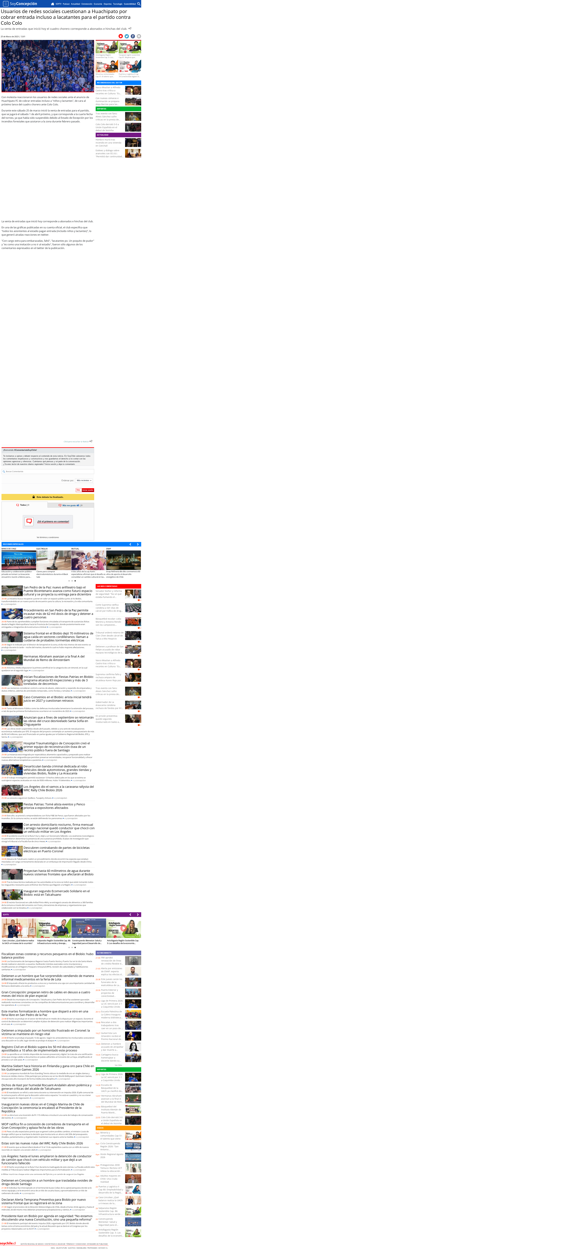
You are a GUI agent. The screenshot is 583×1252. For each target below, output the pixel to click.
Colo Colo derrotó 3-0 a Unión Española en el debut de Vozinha (107, 127)
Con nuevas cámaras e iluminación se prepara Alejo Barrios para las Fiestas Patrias (107, 103)
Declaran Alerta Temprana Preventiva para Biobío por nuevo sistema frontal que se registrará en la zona (44, 1201)
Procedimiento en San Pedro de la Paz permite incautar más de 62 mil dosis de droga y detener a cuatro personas (58, 613)
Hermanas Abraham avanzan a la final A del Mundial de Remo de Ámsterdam (54, 658)
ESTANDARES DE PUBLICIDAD (98, 1244)
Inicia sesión (50, 464)
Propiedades (92, 1248)
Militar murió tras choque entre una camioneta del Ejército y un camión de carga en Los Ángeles (43, 1174)
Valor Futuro (62, 1248)
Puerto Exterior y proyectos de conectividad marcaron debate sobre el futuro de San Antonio (110, 997)
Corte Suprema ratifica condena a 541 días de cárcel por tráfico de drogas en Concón (110, 609)
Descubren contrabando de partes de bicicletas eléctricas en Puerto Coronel (57, 849)
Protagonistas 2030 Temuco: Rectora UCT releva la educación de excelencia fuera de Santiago (111, 1171)
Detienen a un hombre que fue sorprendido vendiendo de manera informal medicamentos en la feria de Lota (48, 977)
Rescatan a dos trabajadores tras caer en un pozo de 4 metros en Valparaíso (112, 1027)
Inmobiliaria (81, 1248)
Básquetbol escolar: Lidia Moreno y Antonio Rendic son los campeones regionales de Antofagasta (109, 623)
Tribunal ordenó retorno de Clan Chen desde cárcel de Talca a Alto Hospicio (110, 635)
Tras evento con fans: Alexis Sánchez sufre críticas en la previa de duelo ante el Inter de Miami (107, 119)
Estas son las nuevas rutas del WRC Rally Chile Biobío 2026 (42, 1143)
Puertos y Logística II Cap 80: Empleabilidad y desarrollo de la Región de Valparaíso (111, 1191)
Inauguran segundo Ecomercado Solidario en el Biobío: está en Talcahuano (57, 893)
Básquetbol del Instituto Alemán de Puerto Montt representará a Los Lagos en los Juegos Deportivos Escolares (111, 1114)
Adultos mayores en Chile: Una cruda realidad (110, 1178)
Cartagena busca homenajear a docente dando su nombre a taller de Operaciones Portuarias (110, 1062)
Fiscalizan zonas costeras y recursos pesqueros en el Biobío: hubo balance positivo (48, 955)
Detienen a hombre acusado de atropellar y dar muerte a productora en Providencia (112, 1049)
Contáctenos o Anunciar (55, 1244)
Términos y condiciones (76, 1244)
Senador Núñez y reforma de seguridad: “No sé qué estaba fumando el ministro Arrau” (109, 595)
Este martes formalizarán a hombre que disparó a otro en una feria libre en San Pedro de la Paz (45, 1013)
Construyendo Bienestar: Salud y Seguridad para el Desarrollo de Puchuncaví (108, 1224)
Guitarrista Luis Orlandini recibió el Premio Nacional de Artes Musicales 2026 (112, 1038)
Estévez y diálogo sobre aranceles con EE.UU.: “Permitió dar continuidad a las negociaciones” (109, 155)
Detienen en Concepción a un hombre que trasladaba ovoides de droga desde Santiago (47, 1182)
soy (9, 604)
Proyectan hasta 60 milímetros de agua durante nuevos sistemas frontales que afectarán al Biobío (59, 872)
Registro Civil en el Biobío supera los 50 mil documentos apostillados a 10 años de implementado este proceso (41, 1048)
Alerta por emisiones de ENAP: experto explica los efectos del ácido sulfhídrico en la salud (112, 974)
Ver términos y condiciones (48, 537)
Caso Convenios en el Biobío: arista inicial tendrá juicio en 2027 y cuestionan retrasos (57, 699)
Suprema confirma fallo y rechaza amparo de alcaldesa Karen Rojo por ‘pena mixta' (108, 679)
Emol (53, 1248)
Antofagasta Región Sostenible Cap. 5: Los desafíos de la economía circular (111, 1234)
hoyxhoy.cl (103, 1248)
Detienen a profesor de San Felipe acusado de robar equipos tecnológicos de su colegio (110, 651)
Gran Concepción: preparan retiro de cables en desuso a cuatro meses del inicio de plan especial (46, 994)
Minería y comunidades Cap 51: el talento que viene (111, 1135)
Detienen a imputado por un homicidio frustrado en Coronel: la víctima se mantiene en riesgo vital (46, 1032)
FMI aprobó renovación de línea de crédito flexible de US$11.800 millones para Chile (112, 963)
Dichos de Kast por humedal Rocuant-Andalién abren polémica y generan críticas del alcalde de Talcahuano (47, 1087)
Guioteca (72, 1248)
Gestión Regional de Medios (32, 1244)
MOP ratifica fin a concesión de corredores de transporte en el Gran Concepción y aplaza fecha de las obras (45, 1126)
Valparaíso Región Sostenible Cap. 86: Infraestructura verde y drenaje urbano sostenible (110, 1214)
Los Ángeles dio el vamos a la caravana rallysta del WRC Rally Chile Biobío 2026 (59, 788)
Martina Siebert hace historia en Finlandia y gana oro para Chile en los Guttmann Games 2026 (48, 1067)
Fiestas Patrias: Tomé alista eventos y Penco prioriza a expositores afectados (54, 806)
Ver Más (118, 1065)
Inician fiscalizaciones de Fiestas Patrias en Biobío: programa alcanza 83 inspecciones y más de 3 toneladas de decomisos (59, 680)
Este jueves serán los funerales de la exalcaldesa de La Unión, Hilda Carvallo (112, 984)
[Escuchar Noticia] (130, 28)
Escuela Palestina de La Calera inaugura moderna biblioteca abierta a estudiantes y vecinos (112, 1017)
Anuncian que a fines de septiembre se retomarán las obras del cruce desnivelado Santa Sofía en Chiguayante (59, 720)
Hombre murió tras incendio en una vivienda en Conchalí (108, 142)
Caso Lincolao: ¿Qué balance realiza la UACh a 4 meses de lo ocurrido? (111, 1202)
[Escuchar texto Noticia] (91, 441)
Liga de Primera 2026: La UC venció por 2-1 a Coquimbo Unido (112, 1003)
